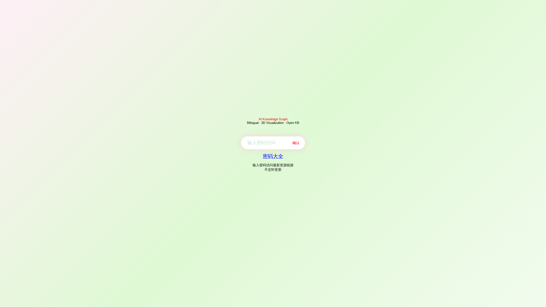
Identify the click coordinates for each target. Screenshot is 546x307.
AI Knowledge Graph (273, 119)
